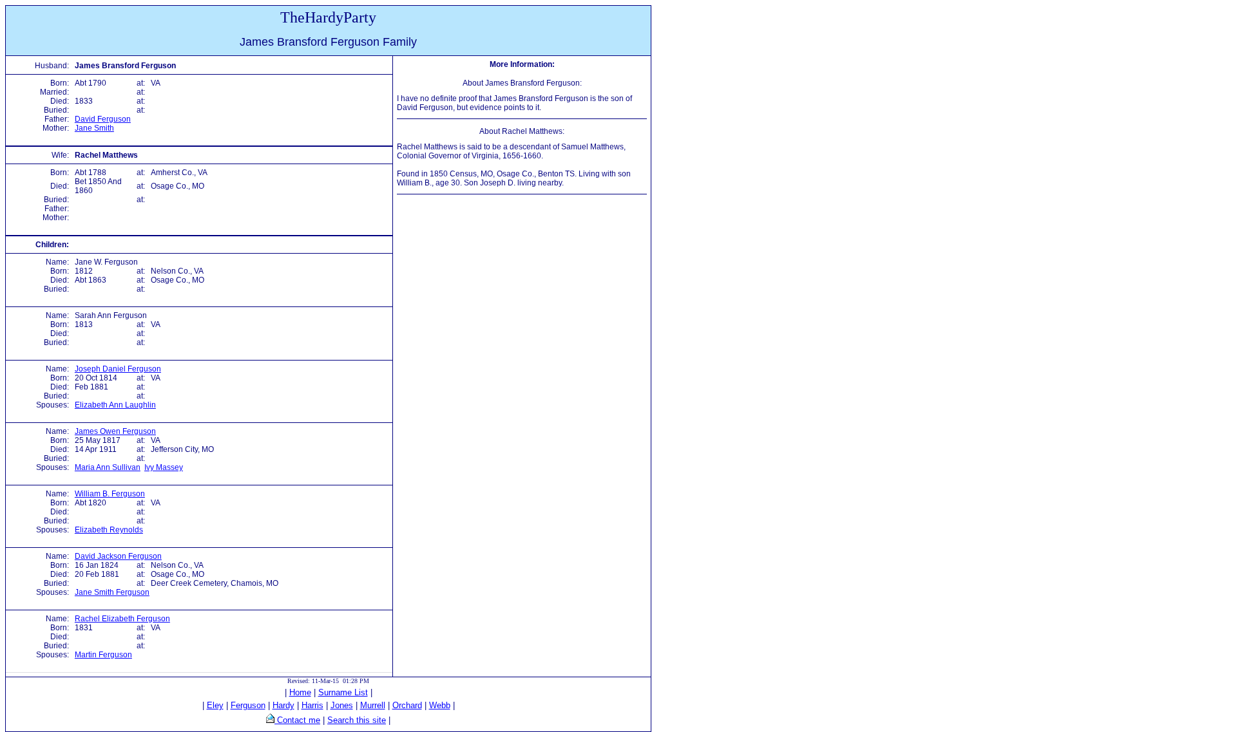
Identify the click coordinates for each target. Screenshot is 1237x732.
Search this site (356, 720)
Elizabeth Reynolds (109, 529)
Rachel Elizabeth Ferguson (122, 618)
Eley (215, 705)
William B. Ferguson (110, 493)
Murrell (372, 705)
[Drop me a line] (270, 720)
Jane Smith (94, 128)
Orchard (407, 705)
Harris (312, 705)
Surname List (343, 692)
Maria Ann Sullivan (107, 467)
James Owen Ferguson (115, 431)
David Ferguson (103, 119)
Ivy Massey (163, 467)
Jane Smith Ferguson (112, 592)
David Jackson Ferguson (118, 556)
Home (300, 692)
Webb (439, 705)
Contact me (297, 720)
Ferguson (248, 705)
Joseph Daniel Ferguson (118, 368)
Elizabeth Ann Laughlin (115, 404)
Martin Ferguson (103, 654)
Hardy (283, 705)
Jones (342, 705)
